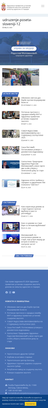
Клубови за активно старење (19, 357)
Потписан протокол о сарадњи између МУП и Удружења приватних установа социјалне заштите (31, 116)
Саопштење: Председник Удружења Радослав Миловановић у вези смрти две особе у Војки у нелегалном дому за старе (33, 166)
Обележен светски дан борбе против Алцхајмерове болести (33, 100)
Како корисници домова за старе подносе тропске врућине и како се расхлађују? (32, 210)
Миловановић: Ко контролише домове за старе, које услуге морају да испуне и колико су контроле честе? (33, 239)
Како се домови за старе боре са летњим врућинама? (33, 224)
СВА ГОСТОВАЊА (24, 256)
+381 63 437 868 (15, 390)
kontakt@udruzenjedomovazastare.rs (24, 393)
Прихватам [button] (30, 404)
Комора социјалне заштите (19, 372)
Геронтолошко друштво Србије (20, 354)
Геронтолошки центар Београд (20, 360)
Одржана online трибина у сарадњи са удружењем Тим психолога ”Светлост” (33, 182)
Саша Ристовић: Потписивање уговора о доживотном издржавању (32, 149)
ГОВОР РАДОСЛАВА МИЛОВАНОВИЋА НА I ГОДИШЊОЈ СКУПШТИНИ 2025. (32, 134)
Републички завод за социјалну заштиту (24, 369)
